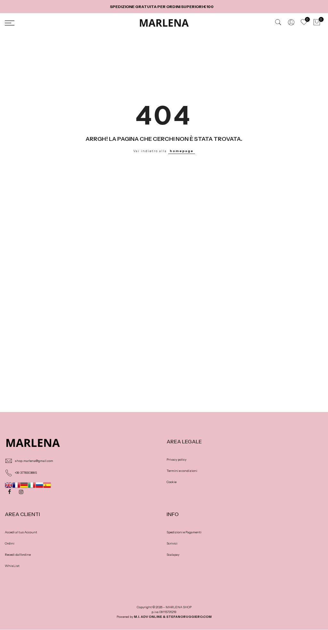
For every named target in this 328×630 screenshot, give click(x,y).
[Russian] (39, 484)
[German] (24, 484)
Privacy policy (176, 459)
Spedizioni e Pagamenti (184, 532)
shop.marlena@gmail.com (34, 461)
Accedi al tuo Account (21, 532)
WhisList (12, 566)
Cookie (171, 482)
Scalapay (173, 555)
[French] (16, 484)
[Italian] (32, 484)
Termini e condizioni (182, 471)
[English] (8, 484)
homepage (181, 151)
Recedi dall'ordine (18, 555)
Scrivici (172, 543)
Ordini (9, 543)
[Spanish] (47, 484)
